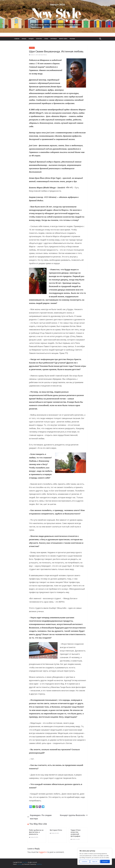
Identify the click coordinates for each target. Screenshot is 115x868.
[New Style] (57, 1)
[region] (94, 856)
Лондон (31, 38)
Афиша (24, 38)
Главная (16, 38)
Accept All (104, 861)
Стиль (46, 38)
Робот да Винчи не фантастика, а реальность (36, 832)
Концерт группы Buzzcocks (72, 815)
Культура (39, 38)
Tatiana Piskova (43, 54)
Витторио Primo (56, 830)
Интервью (53, 38)
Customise (84, 861)
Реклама (72, 38)
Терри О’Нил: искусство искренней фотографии (76, 833)
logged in (43, 852)
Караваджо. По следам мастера (41, 817)
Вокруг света (63, 38)
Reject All (94, 861)
